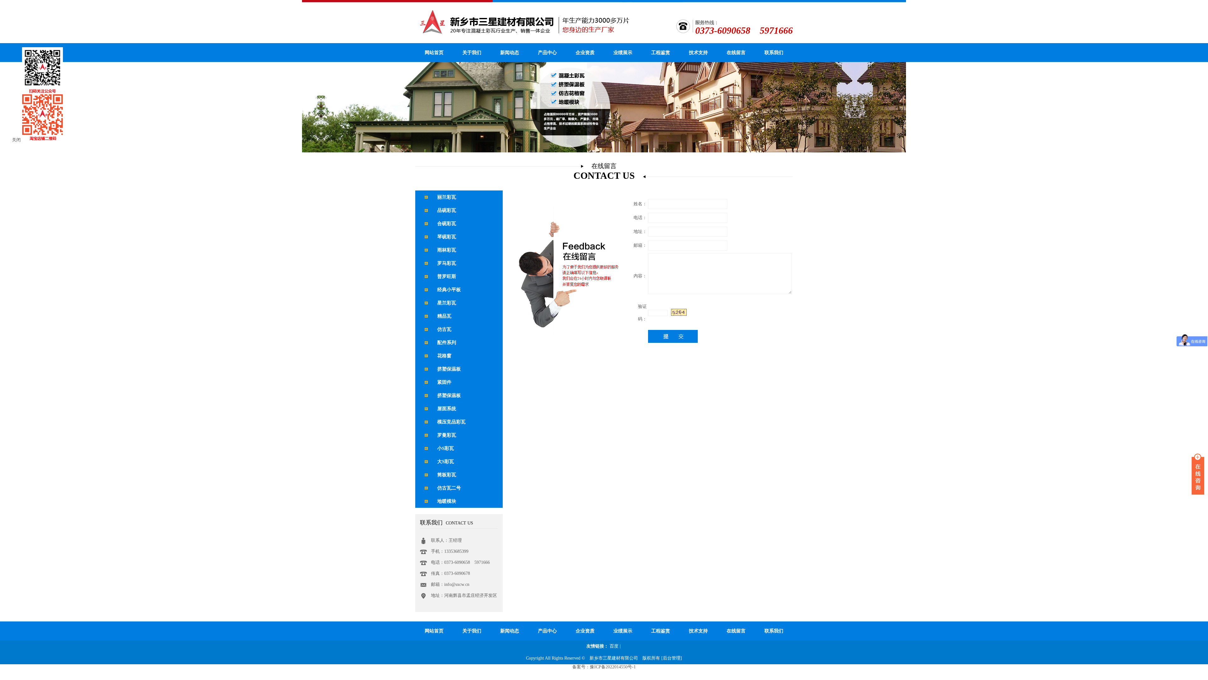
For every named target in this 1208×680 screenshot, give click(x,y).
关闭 (16, 140)
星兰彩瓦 (446, 302)
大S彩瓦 (445, 461)
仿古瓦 (444, 329)
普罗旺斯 (446, 276)
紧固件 (444, 382)
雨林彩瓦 (446, 249)
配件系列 (446, 342)
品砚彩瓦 (446, 210)
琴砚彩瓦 (446, 236)
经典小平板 (449, 289)
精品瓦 (444, 316)
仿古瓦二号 (449, 487)
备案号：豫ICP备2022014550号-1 (604, 667)
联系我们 (773, 52)
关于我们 (471, 52)
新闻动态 (509, 52)
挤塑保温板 (449, 368)
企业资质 (585, 52)
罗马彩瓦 (446, 263)
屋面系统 (446, 408)
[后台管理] (671, 658)
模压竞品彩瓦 (451, 421)
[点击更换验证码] (679, 312)
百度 (614, 646)
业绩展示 (622, 52)
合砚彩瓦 (446, 223)
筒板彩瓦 (446, 474)
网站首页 (434, 52)
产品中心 (547, 52)
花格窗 (444, 355)
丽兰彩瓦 (446, 197)
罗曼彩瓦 (446, 435)
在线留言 (736, 52)
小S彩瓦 (445, 448)
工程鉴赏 (660, 52)
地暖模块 (446, 501)
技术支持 (698, 52)
